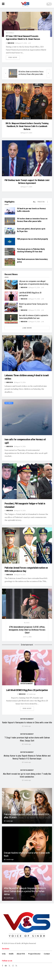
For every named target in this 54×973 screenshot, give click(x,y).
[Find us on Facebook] (2, 965)
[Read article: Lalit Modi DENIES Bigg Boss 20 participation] (11, 296)
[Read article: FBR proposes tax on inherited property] (10, 241)
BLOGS (26, 623)
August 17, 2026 (27, 187)
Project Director (34, 954)
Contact (47, 954)
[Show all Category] (47, 201)
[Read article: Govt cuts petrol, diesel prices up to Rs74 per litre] (13, 73)
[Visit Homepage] (25, 4)
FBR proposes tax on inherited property (32, 239)
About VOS (21, 954)
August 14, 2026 (20, 446)
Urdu (4, 954)
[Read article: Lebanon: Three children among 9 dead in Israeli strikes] (27, 353)
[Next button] (48, 73)
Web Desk (11, 43)
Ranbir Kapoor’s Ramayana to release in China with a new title (27, 722)
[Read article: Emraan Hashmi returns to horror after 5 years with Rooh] (27, 844)
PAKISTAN (26, 175)
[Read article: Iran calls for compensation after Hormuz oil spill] (27, 417)
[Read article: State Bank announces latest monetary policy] (10, 262)
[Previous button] (5, 73)
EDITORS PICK (10, 531)
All (34, 202)
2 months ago (9, 859)
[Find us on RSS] (16, 965)
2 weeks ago (32, 694)
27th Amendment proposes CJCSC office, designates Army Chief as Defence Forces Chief (27, 630)
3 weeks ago (27, 762)
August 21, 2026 (22, 43)
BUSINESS (8, 403)
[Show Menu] (3, 4)
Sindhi (11, 954)
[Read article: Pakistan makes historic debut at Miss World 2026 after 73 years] (27, 806)
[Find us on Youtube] (6, 965)
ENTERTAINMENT (26, 684)
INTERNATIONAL (11, 339)
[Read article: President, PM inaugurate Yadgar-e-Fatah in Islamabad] (27, 481)
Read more (14, 57)
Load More (27, 328)
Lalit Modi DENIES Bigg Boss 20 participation (27, 690)
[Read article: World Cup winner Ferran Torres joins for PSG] (11, 307)
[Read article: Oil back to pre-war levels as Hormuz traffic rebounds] (10, 211)
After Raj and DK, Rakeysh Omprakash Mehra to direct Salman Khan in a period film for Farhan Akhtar (25, 891)
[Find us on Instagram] (13, 965)
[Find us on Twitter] (9, 965)
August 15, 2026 (35, 287)
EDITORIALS (10, 33)
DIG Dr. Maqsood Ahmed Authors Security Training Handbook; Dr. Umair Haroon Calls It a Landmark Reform (27, 126)
